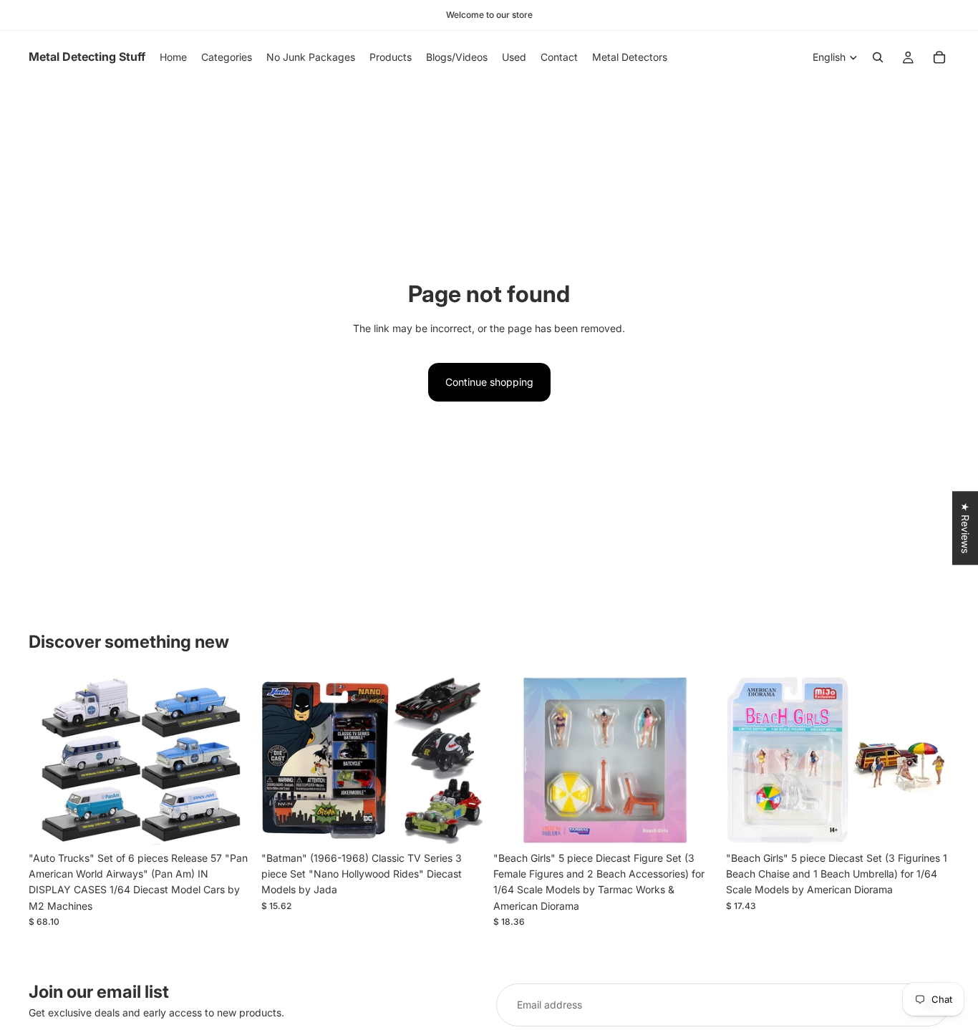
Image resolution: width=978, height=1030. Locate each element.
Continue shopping (489, 382)
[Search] (878, 57)
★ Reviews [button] (965, 527)
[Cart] (939, 57)
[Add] (230, 822)
